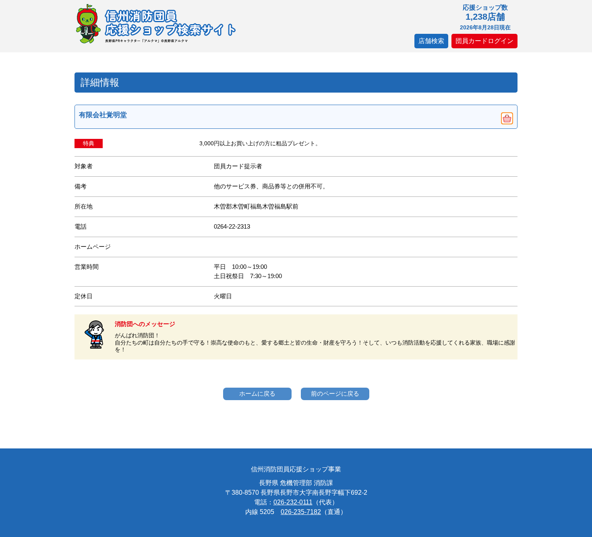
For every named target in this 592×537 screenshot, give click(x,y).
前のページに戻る (335, 393)
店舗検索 (431, 40)
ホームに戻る (257, 393)
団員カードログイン (484, 40)
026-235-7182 (301, 511)
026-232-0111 (293, 502)
